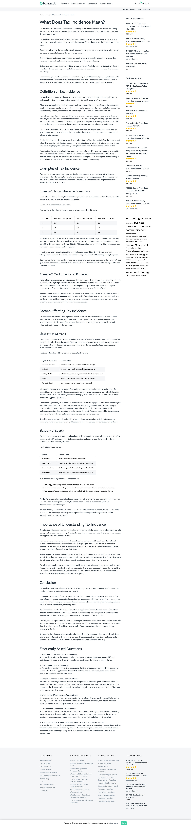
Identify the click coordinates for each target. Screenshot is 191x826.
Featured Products (46, 769)
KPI (147, 254)
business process (133, 226)
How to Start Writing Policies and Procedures (81, 801)
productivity (131, 262)
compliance (131, 234)
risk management (132, 265)
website (138, 275)
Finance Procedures (104, 763)
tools (128, 275)
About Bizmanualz (46, 760)
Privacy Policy (44, 779)
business (139, 222)
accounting (133, 218)
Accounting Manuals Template (108, 760)
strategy (135, 272)
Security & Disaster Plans (106, 795)
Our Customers (45, 763)
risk (147, 263)
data (127, 239)
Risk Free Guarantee (47, 785)
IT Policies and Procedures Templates (107, 770)
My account (146, 9)
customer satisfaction (132, 236)
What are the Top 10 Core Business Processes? (79, 786)
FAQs (41, 782)
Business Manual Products (48, 772)
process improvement (138, 260)
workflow (143, 275)
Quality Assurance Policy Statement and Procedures (107, 779)
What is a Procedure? (77, 760)
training (133, 275)
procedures (146, 257)
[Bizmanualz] (48, 3)
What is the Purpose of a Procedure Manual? (78, 770)
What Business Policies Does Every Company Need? (80, 796)
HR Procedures (103, 766)
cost (138, 234)
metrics (139, 257)
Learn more (114, 823)
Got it (124, 823)
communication (136, 230)
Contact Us (43, 791)
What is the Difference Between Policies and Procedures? (81, 775)
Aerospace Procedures (105, 789)
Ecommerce (143, 239)
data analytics (134, 239)
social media (131, 268)
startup (129, 272)
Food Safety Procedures (106, 792)
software (141, 268)
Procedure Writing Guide (106, 801)
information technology (135, 254)
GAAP (147, 251)
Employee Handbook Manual (108, 786)
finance (138, 241)
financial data (146, 242)
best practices (129, 223)
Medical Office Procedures (107, 783)
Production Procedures (106, 798)
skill (147, 265)
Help (139, 9)
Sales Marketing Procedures (107, 775)
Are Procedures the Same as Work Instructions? (80, 791)
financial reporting (133, 248)
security (142, 265)
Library (48, 15)
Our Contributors (45, 766)
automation (146, 218)
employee (130, 241)
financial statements (135, 251)
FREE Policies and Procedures (50, 775)
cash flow (144, 226)
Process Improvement (47, 788)
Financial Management (137, 245)
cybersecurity (143, 236)
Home (42, 15)
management (131, 257)
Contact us (124, 9)
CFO (150, 226)
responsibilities (141, 263)
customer (142, 234)
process (128, 260)
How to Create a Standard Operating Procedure (79, 780)
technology (143, 271)
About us (132, 9)
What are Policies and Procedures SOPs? (81, 765)
